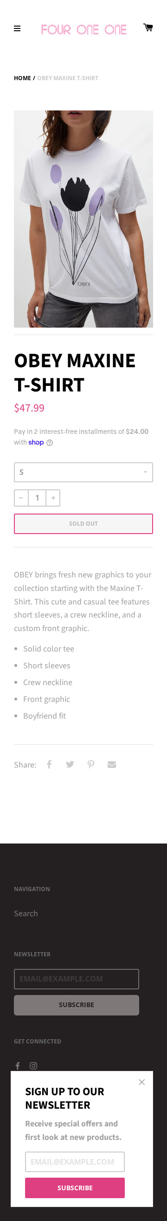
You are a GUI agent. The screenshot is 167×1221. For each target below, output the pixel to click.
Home (22, 78)
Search (26, 913)
